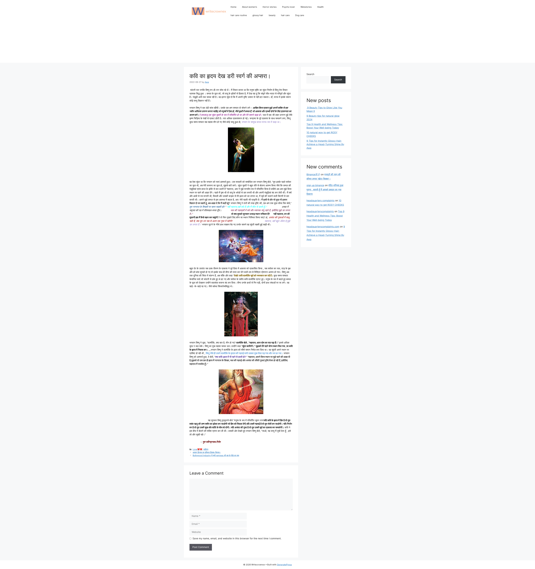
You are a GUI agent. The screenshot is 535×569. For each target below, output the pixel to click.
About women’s (249, 7)
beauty (272, 15)
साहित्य (205, 449)
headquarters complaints (321, 200)
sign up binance (315, 185)
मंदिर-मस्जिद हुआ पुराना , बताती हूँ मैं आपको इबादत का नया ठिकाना (325, 189)
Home (233, 7)
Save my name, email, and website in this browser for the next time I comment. (237, 538)
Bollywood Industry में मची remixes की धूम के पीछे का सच (216, 455)
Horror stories (270, 7)
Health (320, 7)
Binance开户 (313, 174)
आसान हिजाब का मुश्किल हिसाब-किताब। (207, 452)
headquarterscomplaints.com (323, 226)
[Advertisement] (267, 43)
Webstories (306, 7)
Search (310, 74)
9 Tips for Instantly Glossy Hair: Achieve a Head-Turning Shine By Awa (325, 144)
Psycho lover (288, 7)
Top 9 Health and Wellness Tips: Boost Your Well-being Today (325, 215)
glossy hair (257, 15)
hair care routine (239, 15)
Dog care (299, 15)
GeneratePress (284, 564)
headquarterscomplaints (320, 211)
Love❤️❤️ (197, 449)
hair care (285, 15)
